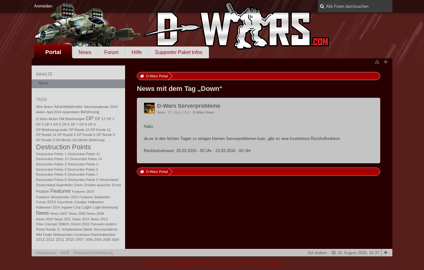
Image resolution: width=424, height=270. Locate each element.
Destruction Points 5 (83, 169)
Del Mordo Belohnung (88, 140)
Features (60, 191)
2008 (106, 239)
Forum (111, 52)
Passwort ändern (103, 224)
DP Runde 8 (106, 135)
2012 (50, 239)
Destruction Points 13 (52, 159)
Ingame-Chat (71, 207)
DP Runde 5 (66, 135)
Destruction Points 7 (83, 174)
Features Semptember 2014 (57, 197)
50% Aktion (44, 107)
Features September (95, 197)
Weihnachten (63, 234)
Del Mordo (63, 140)
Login (87, 207)
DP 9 (92, 124)
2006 (89, 239)
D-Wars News (203, 112)
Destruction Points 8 (51, 180)
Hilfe (137, 52)
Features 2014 (83, 191)
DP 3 (39, 124)
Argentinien (71, 112)
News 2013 (99, 219)
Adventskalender (68, 107)
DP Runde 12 (79, 130)
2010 (69, 239)
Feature (42, 191)
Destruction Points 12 (84, 154)
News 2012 (80, 219)
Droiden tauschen (97, 185)
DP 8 (83, 124)
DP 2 (110, 119)
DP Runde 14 (46, 135)
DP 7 (74, 124)
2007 (79, 239)
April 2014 (54, 112)
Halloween (96, 202)
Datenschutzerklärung (93, 252)
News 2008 (77, 213)
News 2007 (58, 213)
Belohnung (90, 112)
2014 (51, 202)
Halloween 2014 (48, 207)
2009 (115, 239)
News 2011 (62, 219)
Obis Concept (46, 224)
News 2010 (44, 219)
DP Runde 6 (86, 135)
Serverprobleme (105, 229)
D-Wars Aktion (47, 119)
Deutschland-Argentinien (54, 185)
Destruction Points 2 (51, 164)
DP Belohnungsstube (52, 130)
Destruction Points (63, 147)
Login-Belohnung (105, 207)
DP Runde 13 (100, 130)
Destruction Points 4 (51, 169)
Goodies (80, 202)
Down (78, 185)
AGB (65, 252)
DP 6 (66, 124)
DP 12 (100, 119)
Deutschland (108, 180)
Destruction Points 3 (83, 164)
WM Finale (44, 234)
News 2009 (95, 213)
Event (116, 185)
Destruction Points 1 (51, 154)
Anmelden (43, 6)
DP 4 (48, 124)
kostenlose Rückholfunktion (94, 234)
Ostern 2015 (79, 224)
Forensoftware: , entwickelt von (212, 263)
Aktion (40, 112)
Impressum (46, 252)
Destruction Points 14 (86, 159)
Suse (161, 112)
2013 (40, 239)
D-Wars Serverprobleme (188, 106)
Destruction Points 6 (51, 174)
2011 (60, 239)
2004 (97, 239)
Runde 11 (53, 229)
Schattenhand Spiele (76, 229)
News (85, 52)
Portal (53, 52)
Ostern (63, 224)
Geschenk (65, 202)
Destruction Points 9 (83, 180)
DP (90, 118)
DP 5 (57, 124)
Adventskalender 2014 (101, 107)
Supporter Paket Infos (178, 52)
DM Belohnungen (72, 119)
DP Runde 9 (45, 140)
